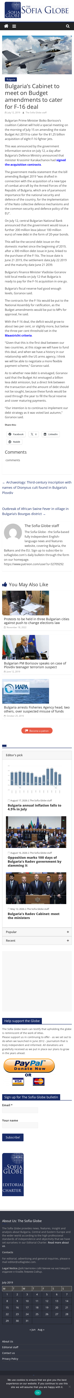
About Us (7, 1341)
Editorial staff (10, 1347)
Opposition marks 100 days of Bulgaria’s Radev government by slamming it (34, 861)
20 (56, 1307)
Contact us (8, 1353)
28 (66, 1314)
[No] (69, 1386)
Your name (10, 1120)
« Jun (33, 1329)
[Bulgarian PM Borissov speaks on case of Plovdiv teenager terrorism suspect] (25, 637)
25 (37, 1314)
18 (37, 1307)
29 (7, 1320)
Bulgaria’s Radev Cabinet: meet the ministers (33, 916)
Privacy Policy (10, 1358)
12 (46, 1301)
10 (27, 1301)
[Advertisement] (37, 981)
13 (56, 1301)
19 (46, 1307)
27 (56, 1314)
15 (7, 1307)
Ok (38, 1392)
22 (7, 1314)
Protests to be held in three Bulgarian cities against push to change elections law (36, 621)
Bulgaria (11, 79)
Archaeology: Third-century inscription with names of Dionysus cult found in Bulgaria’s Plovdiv (36, 487)
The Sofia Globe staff (36, 112)
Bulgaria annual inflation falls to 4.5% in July (34, 807)
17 (27, 1307)
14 (66, 1301)
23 (17, 1314)
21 (66, 1307)
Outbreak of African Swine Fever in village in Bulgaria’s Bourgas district (35, 511)
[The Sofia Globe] (6, 26)
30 (17, 1320)
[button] (37, 755)
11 (37, 1301)
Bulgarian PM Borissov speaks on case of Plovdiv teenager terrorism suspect (35, 665)
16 (17, 1307)
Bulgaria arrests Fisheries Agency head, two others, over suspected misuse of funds (37, 709)
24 (27, 1314)
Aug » (41, 1329)
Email (7, 1105)
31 (27, 1320)
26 (46, 1314)
